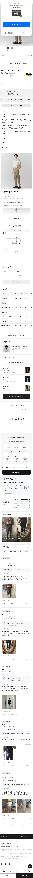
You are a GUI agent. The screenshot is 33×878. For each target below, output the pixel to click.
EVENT (8, 837)
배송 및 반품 (5, 148)
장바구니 (8, 876)
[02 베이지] (12, 48)
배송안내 (30, 100)
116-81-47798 (11, 853)
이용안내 (3, 847)
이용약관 (8, 847)
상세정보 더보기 (16, 219)
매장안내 (4, 871)
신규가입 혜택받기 (16, 24)
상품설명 (4, 112)
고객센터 (29, 871)
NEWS (2, 837)
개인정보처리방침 (14, 847)
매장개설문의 (12, 871)
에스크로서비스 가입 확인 (20, 856)
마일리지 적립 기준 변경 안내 (23, 837)
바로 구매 (24, 876)
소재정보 (4, 143)
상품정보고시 (5, 138)
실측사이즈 (29, 56)
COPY (11, 76)
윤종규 (27, 852)
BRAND (21, 871)
